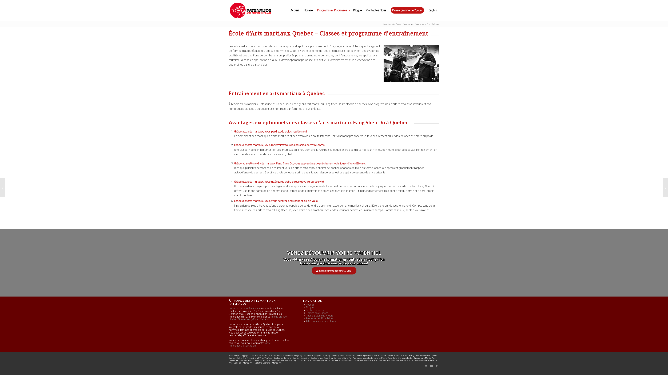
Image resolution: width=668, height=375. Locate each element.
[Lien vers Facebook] (436, 366)
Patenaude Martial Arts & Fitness (266, 356)
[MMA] (2, 187)
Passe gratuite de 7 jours (319, 315)
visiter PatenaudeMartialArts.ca (250, 344)
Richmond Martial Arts (400, 360)
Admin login (234, 356)
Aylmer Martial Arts (383, 358)
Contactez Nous (315, 310)
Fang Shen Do (330, 358)
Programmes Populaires (319, 318)
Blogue (309, 307)
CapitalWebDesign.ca (312, 356)
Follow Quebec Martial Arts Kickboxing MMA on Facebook (405, 356)
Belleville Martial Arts (402, 358)
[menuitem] (295, 10)
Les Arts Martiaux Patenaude (244, 308)
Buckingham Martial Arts (424, 358)
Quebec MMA (317, 358)
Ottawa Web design (291, 356)
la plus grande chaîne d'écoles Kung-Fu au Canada (258, 318)
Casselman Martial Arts (239, 360)
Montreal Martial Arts (322, 360)
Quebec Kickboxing (301, 358)
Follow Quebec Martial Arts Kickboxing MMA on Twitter (355, 356)
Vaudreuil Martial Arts (243, 363)
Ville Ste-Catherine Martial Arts (269, 363)
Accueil (310, 304)
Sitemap (326, 356)
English (433, 10)
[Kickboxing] (665, 187)
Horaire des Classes (317, 313)
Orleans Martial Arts (342, 360)
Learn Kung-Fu (344, 358)
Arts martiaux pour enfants (321, 321)
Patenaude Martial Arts (362, 358)
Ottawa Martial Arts (361, 360)
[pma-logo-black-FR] (250, 12)
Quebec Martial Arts (282, 358)
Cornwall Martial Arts (261, 360)
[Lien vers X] (426, 366)
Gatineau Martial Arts (281, 360)
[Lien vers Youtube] (431, 366)
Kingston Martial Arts (301, 360)
